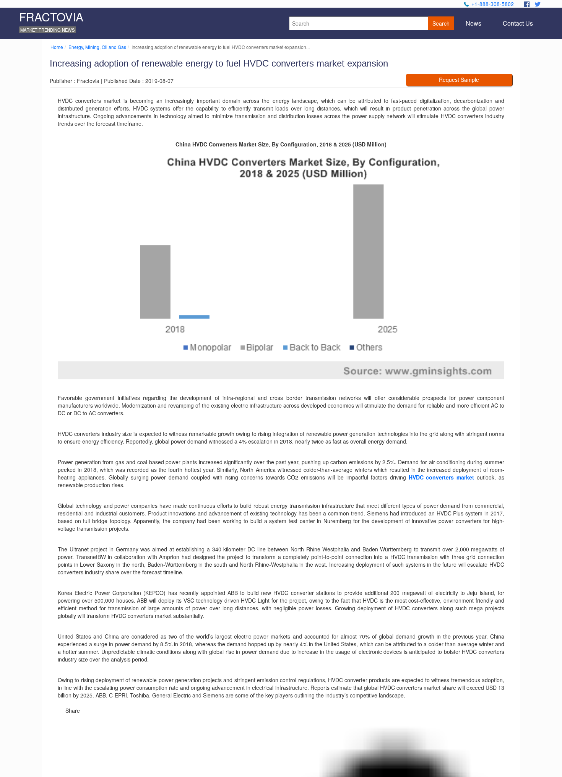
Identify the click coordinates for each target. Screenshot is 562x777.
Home (56, 47)
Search (441, 23)
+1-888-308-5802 (492, 4)
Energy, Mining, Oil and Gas (97, 47)
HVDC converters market (441, 477)
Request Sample (459, 79)
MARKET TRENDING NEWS (47, 30)
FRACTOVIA (51, 16)
